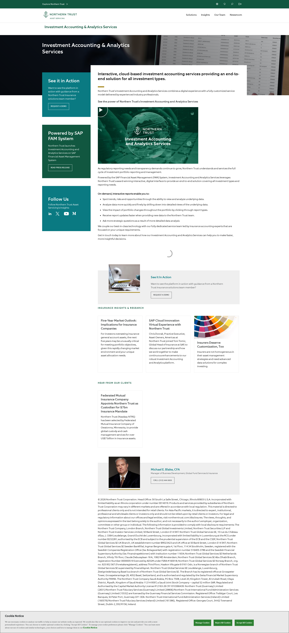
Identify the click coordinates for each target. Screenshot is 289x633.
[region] (144, 622)
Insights (205, 15)
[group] (120, 344)
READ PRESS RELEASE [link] (60, 168)
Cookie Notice (90, 628)
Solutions (191, 15)
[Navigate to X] (58, 215)
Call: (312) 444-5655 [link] (162, 480)
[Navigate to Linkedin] (50, 215)
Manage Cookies (202, 623)
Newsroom (236, 15)
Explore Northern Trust (53, 4)
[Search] (232, 4)
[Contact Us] (224, 4)
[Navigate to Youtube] (66, 215)
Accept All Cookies (244, 623)
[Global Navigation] (67, 4)
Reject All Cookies (223, 623)
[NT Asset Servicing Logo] (60, 15)
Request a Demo (59, 106)
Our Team (219, 15)
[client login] (240, 4)
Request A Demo (161, 295)
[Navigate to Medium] (74, 215)
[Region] (217, 4)
